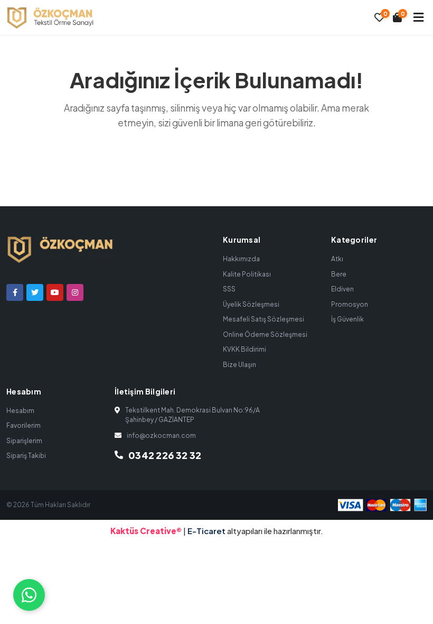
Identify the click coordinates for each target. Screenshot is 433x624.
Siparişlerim (24, 441)
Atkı (337, 259)
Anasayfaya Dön (224, 162)
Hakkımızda (241, 259)
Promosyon (349, 304)
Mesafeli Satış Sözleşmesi (263, 319)
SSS (229, 289)
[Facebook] (14, 292)
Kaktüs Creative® (146, 531)
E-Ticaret (207, 531)
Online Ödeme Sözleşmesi (265, 334)
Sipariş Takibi (26, 456)
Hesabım (20, 411)
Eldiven (342, 289)
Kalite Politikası (247, 274)
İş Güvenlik (347, 319)
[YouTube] (54, 292)
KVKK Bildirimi (244, 349)
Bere (338, 274)
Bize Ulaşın (239, 365)
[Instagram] (75, 292)
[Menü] (418, 17)
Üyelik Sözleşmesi (251, 304)
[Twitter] (34, 292)
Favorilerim (23, 425)
